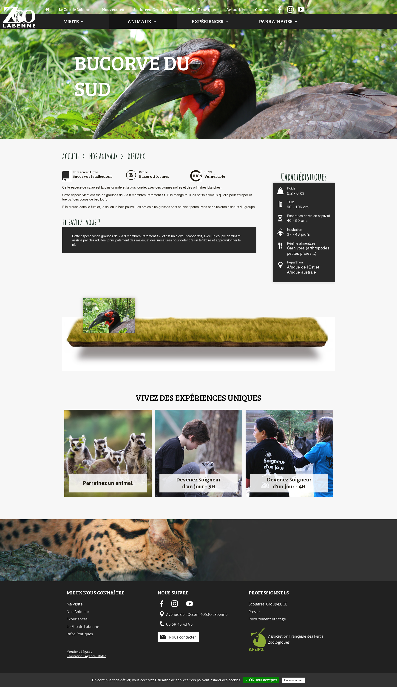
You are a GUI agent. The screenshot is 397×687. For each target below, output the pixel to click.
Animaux (139, 21)
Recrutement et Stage (267, 619)
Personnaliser (293, 680)
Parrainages (275, 21)
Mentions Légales (79, 652)
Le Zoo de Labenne (76, 9)
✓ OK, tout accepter (261, 680)
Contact (262, 9)
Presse (254, 611)
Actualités (236, 9)
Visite (71, 21)
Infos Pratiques (202, 9)
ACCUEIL (70, 156)
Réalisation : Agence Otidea (86, 656)
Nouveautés (113, 9)
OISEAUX (136, 156)
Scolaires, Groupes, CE (268, 604)
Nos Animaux (78, 611)
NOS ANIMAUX (103, 156)
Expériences (207, 21)
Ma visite (74, 604)
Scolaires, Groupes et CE (155, 9)
